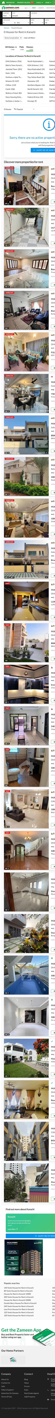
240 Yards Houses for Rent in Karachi (19, 1306)
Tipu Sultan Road (36, 77)
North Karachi (35, 89)
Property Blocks (25, 2)
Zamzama (33, 81)
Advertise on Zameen (10, 1393)
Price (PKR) (6, 20)
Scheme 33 (12, 81)
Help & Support (7, 1390)
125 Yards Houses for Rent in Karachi (19, 1312)
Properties (10, 2)
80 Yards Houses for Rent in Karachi (18, 1291)
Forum (27, 1386)
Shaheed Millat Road (36, 73)
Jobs (3, 1386)
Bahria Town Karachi (14, 65)
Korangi (32, 101)
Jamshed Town (14, 69)
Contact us (5, 1383)
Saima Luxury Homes (36, 93)
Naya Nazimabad (36, 69)
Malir (10, 73)
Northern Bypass (36, 85)
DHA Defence (13, 61)
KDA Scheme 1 (35, 65)
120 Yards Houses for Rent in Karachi (19, 1315)
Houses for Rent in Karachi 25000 (17, 1300)
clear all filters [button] (29, 38)
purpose (6, 13)
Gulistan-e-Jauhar (14, 101)
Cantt (10, 89)
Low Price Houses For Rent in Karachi (19, 1309)
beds (32, 20)
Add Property (29, 1397)
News (26, 1383)
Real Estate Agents (31, 1393)
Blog (26, 1379)
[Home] (3, 2)
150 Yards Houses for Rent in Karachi (19, 1288)
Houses (29, 48)
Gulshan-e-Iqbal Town (14, 77)
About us (5, 1379)
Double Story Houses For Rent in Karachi (20, 1303)
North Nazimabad (36, 61)
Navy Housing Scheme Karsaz (14, 97)
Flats (21, 48)
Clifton (11, 85)
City (14, 13)
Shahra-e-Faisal (14, 93)
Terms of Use (6, 1397)
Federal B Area (35, 97)
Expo (26, 1390)
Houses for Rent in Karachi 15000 (17, 1294)
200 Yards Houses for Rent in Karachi (19, 1297)
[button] (6, 15)
